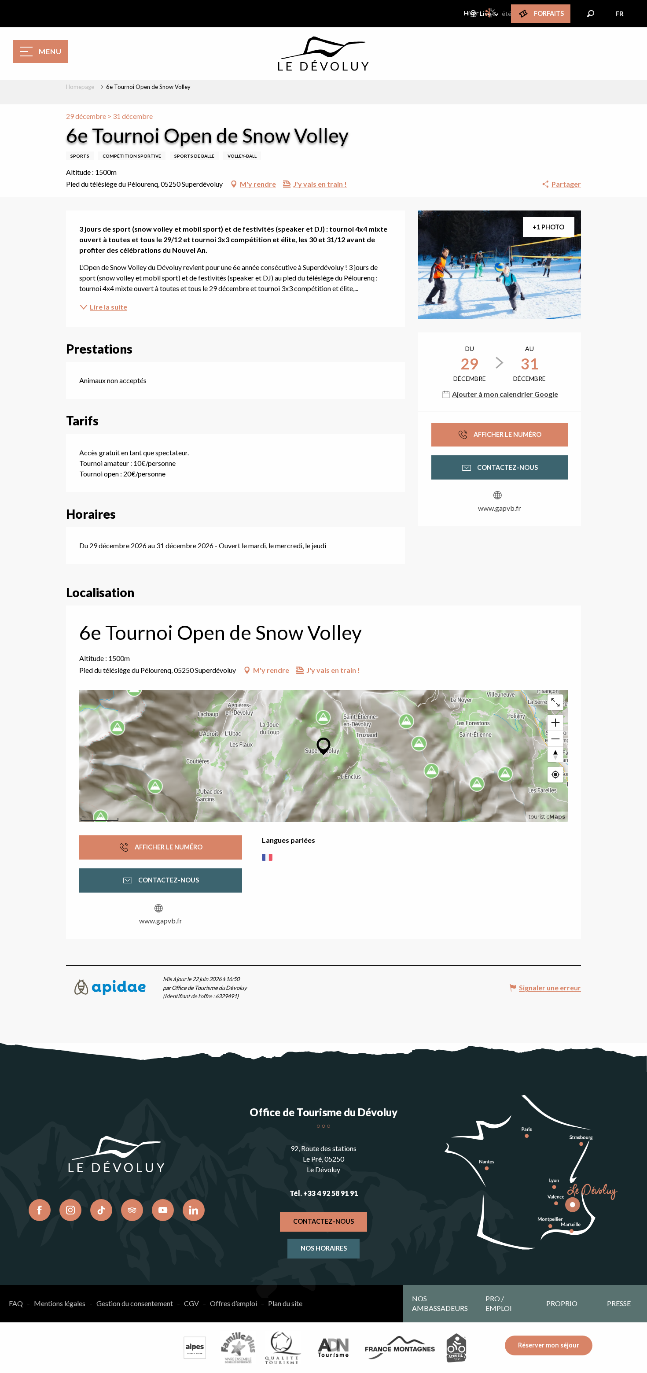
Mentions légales (59, 1303)
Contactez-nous (323, 1221)
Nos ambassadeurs (440, 1303)
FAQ (16, 1303)
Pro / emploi (498, 1303)
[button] (591, 14)
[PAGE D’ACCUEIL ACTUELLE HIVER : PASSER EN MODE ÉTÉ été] (491, 12)
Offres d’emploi (233, 1303)
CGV (191, 1303)
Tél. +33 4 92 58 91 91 (324, 1193)
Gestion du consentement (134, 1303)
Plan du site (285, 1303)
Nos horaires (324, 1248)
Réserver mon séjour (548, 1345)
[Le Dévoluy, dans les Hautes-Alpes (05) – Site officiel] (323, 53)
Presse (619, 1303)
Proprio (561, 1303)
